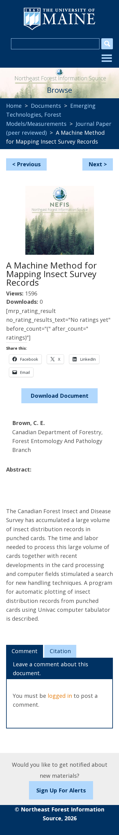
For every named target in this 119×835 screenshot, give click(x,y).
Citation (60, 651)
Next (95, 164)
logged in (60, 695)
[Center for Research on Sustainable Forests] (59, 74)
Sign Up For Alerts (61, 790)
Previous (29, 164)
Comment (25, 651)
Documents (46, 105)
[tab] (24, 651)
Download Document (59, 395)
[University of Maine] (59, 29)
